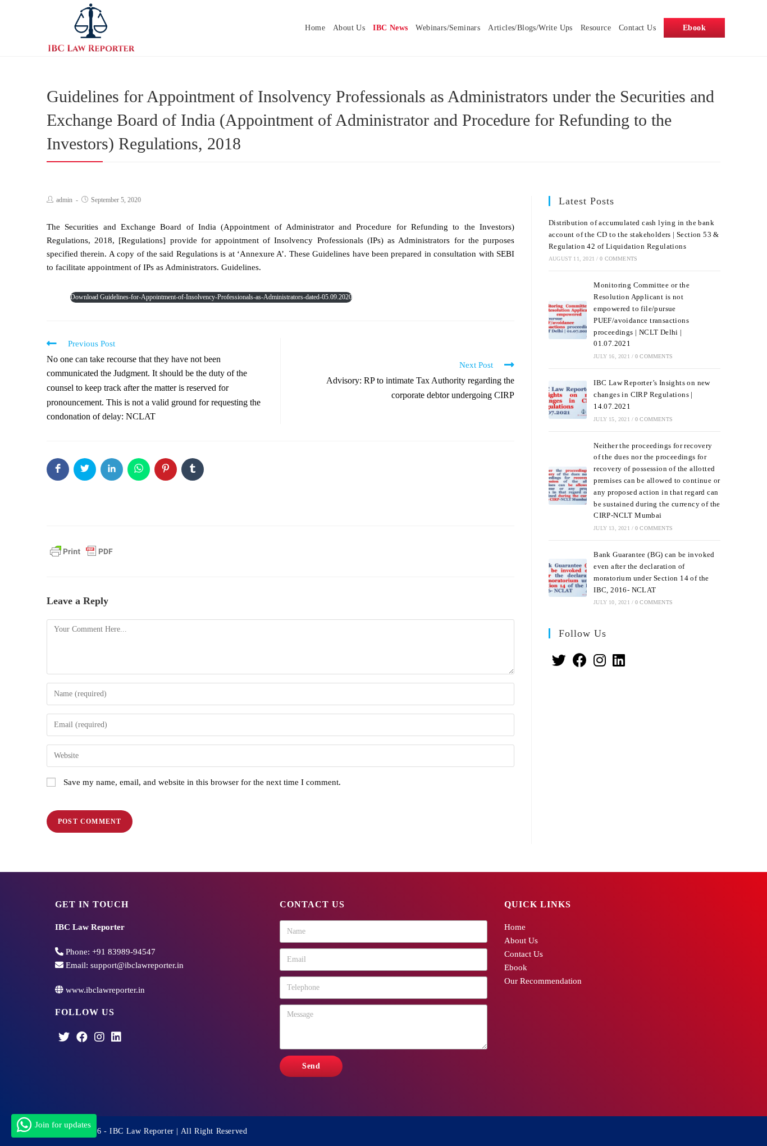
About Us (521, 940)
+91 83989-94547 (124, 951)
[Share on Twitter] (85, 469)
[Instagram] (599, 661)
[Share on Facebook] (58, 469)
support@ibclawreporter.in (137, 965)
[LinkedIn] (619, 661)
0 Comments (618, 258)
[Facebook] (580, 661)
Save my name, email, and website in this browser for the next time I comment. (202, 782)
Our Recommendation (543, 980)
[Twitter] (559, 661)
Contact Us (523, 953)
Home (515, 927)
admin (64, 200)
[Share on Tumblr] (192, 469)
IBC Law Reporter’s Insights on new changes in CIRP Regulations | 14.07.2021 (651, 394)
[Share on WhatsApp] (138, 469)
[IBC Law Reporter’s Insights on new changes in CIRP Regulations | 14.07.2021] (568, 400)
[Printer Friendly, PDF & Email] (81, 550)
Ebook (515, 967)
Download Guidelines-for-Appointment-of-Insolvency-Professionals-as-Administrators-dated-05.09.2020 (211, 297)
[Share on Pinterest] (165, 469)
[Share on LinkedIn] (112, 469)
